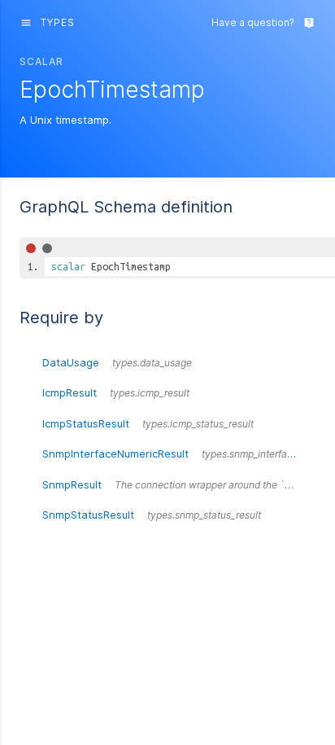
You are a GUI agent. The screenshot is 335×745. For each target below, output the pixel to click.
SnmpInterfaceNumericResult (178, 453)
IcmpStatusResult (148, 423)
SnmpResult (178, 484)
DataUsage (117, 362)
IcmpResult (115, 392)
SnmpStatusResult (151, 514)
